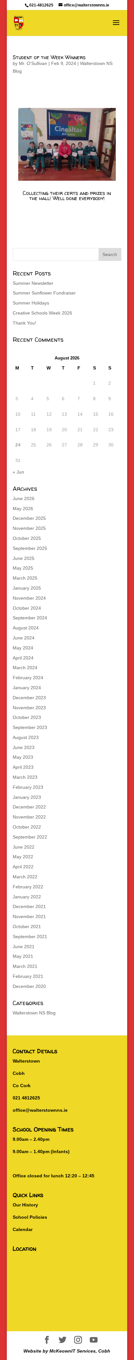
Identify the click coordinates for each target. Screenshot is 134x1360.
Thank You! (24, 323)
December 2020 (29, 986)
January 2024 (27, 687)
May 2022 (23, 856)
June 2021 (23, 946)
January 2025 (27, 588)
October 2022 (27, 827)
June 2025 (23, 558)
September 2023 (30, 727)
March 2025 (25, 578)
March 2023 (25, 777)
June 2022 (23, 847)
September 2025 (30, 548)
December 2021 (29, 906)
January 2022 (27, 896)
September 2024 (30, 617)
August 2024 (26, 627)
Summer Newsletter (33, 283)
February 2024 (28, 677)
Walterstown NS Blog (34, 1012)
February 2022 (28, 886)
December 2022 (29, 806)
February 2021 (28, 976)
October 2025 (27, 538)
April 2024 (23, 657)
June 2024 (23, 637)
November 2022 (29, 816)
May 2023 (23, 757)
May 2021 (23, 956)
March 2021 (25, 966)
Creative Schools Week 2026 (42, 313)
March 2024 (25, 667)
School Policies (30, 1217)
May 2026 (23, 508)
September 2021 (30, 936)
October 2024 (27, 608)
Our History (25, 1204)
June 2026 (23, 498)
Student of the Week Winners (49, 57)
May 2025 (23, 568)
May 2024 (23, 647)
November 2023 (29, 707)
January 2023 (27, 797)
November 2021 (29, 916)
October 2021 (27, 926)
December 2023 (29, 697)
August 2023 (26, 737)
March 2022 (25, 876)
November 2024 (29, 598)
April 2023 (23, 767)
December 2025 (29, 518)
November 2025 (29, 528)
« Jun (18, 472)
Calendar (23, 1229)
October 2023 (27, 717)
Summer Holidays (31, 302)
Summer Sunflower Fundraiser (44, 292)
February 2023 (28, 787)
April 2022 (23, 866)
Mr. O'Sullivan (33, 63)
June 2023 (23, 747)
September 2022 (30, 837)
